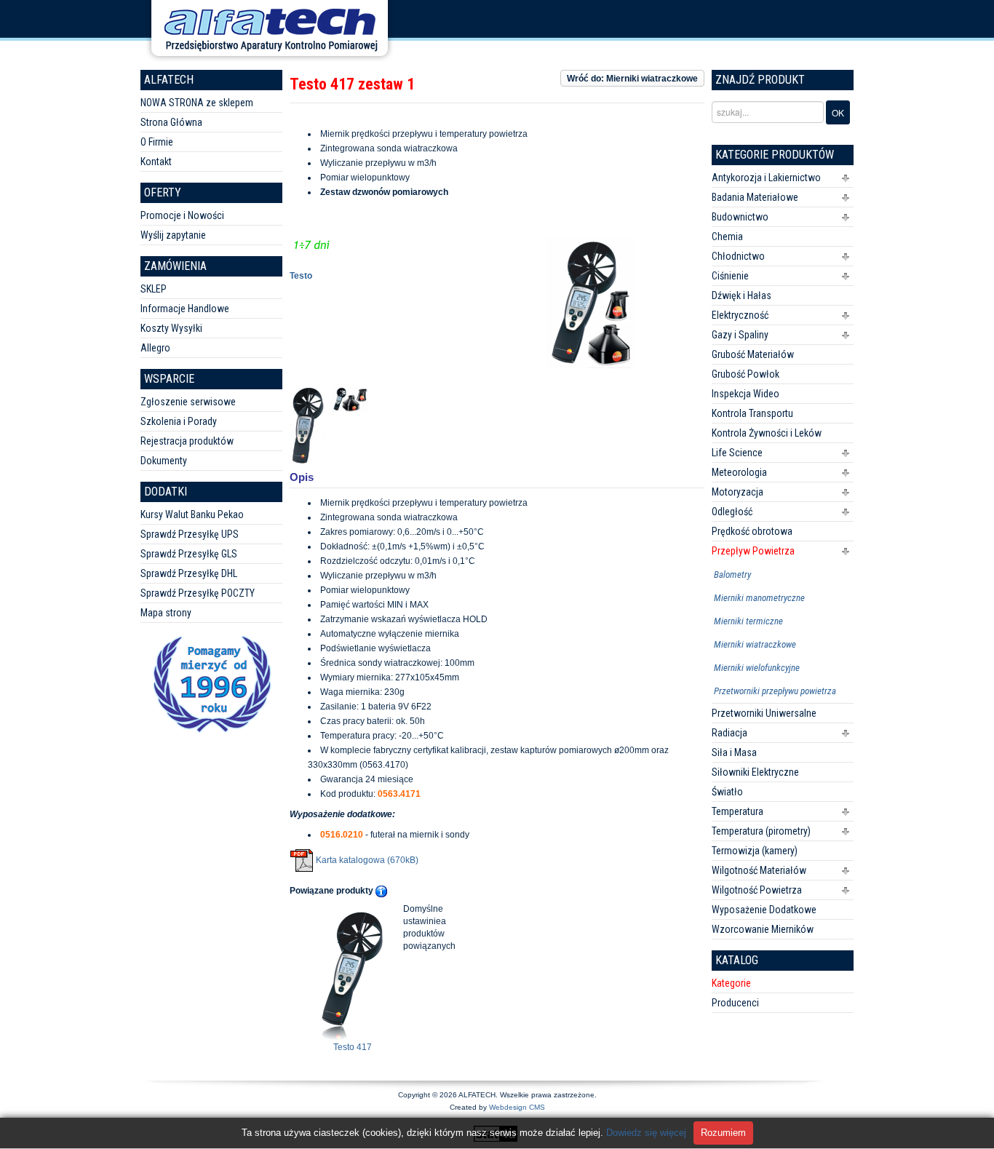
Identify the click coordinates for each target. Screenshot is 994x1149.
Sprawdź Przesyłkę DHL (188, 573)
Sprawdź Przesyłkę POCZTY (197, 593)
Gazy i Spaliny (740, 335)
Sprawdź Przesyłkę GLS (188, 554)
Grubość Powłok (745, 374)
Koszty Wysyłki (171, 328)
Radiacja (729, 733)
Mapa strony (165, 613)
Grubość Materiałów (753, 354)
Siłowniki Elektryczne (755, 772)
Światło (727, 792)
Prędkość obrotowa (752, 531)
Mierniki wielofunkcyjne (757, 667)
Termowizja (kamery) (755, 850)
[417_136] (311, 424)
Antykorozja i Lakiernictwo (766, 177)
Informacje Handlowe (184, 308)
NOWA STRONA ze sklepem (196, 102)
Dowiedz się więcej (646, 1132)
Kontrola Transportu (752, 413)
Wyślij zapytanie (173, 235)
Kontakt (156, 161)
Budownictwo (740, 217)
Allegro (155, 348)
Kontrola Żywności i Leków (767, 433)
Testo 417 (352, 1047)
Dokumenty (163, 460)
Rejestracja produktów (187, 441)
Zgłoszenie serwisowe (188, 401)
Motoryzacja (737, 492)
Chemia (727, 236)
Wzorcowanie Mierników (763, 929)
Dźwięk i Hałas (741, 295)
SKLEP (153, 289)
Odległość (732, 511)
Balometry (732, 574)
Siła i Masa (734, 752)
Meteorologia (739, 472)
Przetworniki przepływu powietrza (775, 690)
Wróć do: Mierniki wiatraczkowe (632, 78)
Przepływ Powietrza (753, 551)
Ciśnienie (730, 276)
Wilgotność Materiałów (759, 870)
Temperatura (737, 811)
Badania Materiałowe (755, 197)
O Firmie (156, 142)
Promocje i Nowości (182, 215)
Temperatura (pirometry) (761, 831)
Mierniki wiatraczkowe (755, 644)
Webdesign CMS (517, 1107)
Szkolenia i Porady (178, 421)
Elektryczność (740, 315)
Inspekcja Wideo (745, 393)
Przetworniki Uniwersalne (764, 713)
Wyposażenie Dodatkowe (764, 909)
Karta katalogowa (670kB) (367, 860)
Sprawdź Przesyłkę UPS (189, 534)
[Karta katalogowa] (302, 860)
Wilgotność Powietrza (757, 890)
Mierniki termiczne (748, 621)
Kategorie (731, 983)
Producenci (735, 1003)
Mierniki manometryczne (759, 597)
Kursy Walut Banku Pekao (192, 514)
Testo (301, 276)
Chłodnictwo (738, 256)
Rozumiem (723, 1132)
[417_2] (353, 398)
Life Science (737, 452)
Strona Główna (171, 122)
